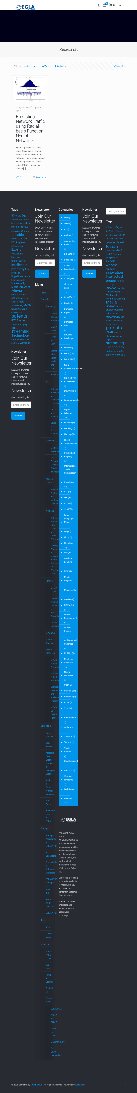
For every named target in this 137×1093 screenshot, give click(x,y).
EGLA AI (68, 359)
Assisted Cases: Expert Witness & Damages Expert (48, 763)
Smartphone (70, 717)
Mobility (68, 653)
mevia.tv (50, 375)
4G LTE (18, 216)
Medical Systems (50, 450)
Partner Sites (48, 1000)
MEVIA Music (50, 329)
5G (65, 223)
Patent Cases (17, 313)
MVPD (27, 305)
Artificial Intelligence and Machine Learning (50, 396)
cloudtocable (16, 239)
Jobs (43, 920)
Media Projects (68, 579)
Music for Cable (50, 1032)
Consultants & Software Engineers (48, 867)
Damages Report (68, 324)
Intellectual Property (69, 455)
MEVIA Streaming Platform (50, 317)
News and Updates (48, 978)
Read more (41, 177)
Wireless (48, 511)
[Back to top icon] (124, 1083)
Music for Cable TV (68, 661)
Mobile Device (67, 629)
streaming (20, 331)
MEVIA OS (69, 605)
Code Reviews (48, 745)
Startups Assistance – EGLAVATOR (48, 840)
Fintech (48, 581)
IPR (27, 269)
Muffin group (36, 1084)
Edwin (67, 347)
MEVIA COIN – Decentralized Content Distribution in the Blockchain (50, 602)
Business (68, 259)
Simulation (69, 708)
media (22, 280)
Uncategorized (71, 761)
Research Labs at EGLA (48, 815)
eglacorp (23, 107)
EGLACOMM (50, 1009)
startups (15, 324)
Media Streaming (20, 286)
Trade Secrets (68, 750)
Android (67, 235)
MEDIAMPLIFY (50, 1042)
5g (23, 215)
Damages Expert (68, 311)
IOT (66, 491)
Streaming (48, 306)
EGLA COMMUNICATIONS (73, 367)
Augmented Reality (69, 243)
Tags (46, 66)
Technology (20, 335)
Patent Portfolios (48, 651)
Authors (60, 66)
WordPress (80, 1084)
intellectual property (19, 267)
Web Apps (69, 789)
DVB (25, 238)
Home (43, 292)
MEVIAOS (16, 294)
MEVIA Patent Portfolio (50, 663)
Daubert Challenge (69, 336)
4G (13, 215)
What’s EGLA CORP (48, 955)
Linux (66, 537)
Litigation (68, 543)
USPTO (67, 770)
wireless (25, 342)
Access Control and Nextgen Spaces (50, 497)
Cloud (67, 278)
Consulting (46, 726)
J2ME (67, 509)
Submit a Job (48, 935)
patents (19, 316)
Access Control (48, 481)
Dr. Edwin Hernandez (50, 1052)
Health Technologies (70, 442)
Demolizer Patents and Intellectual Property (50, 694)
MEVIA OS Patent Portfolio (50, 712)
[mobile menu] (87, 5)
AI (26, 215)
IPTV (66, 503)
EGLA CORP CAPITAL (48, 903)
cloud (20, 227)
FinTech (68, 422)
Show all (119, 66)
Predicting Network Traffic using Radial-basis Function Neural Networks (30, 128)
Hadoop (68, 434)
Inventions (69, 482)
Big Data (68, 254)
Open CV (68, 685)
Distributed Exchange (50, 624)
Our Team (48, 967)
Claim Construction (70, 267)
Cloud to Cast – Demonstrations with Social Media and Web (50, 353)
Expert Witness (48, 735)
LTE (65, 552)
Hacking (68, 428)
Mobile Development (70, 616)
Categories (31, 66)
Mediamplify (18, 283)
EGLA (14, 242)
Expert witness (17, 251)
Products (45, 299)
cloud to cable (20, 232)
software (68, 727)
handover (15, 257)
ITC (13, 273)
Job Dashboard (48, 854)
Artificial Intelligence (20, 219)
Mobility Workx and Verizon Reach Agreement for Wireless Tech (50, 559)
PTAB (14, 320)
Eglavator (22, 242)
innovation (19, 261)
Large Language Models (69, 518)
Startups (45, 828)
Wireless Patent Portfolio (50, 677)
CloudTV (68, 297)
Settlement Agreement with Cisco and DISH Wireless (50, 528)
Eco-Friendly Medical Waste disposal (50, 465)
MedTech (48, 440)
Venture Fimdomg (68, 778)
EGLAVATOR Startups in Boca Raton (48, 886)
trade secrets (17, 339)
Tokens (67, 742)
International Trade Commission (70, 469)
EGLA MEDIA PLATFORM (70, 380)
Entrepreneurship (72, 400)
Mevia (16, 290)
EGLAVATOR (48, 913)
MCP (66, 571)
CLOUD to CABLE (50, 1018)
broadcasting (16, 223)
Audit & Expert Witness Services (48, 787)
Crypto (67, 303)
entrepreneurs (17, 246)
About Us (45, 944)
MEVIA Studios (48, 641)
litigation (16, 276)
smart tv (22, 321)
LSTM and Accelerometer (50, 413)
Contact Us (48, 990)
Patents (68, 690)
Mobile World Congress (70, 642)
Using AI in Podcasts (50, 428)
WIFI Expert (48, 802)
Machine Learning (68, 560)
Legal (17, 273)
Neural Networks (19, 309)
